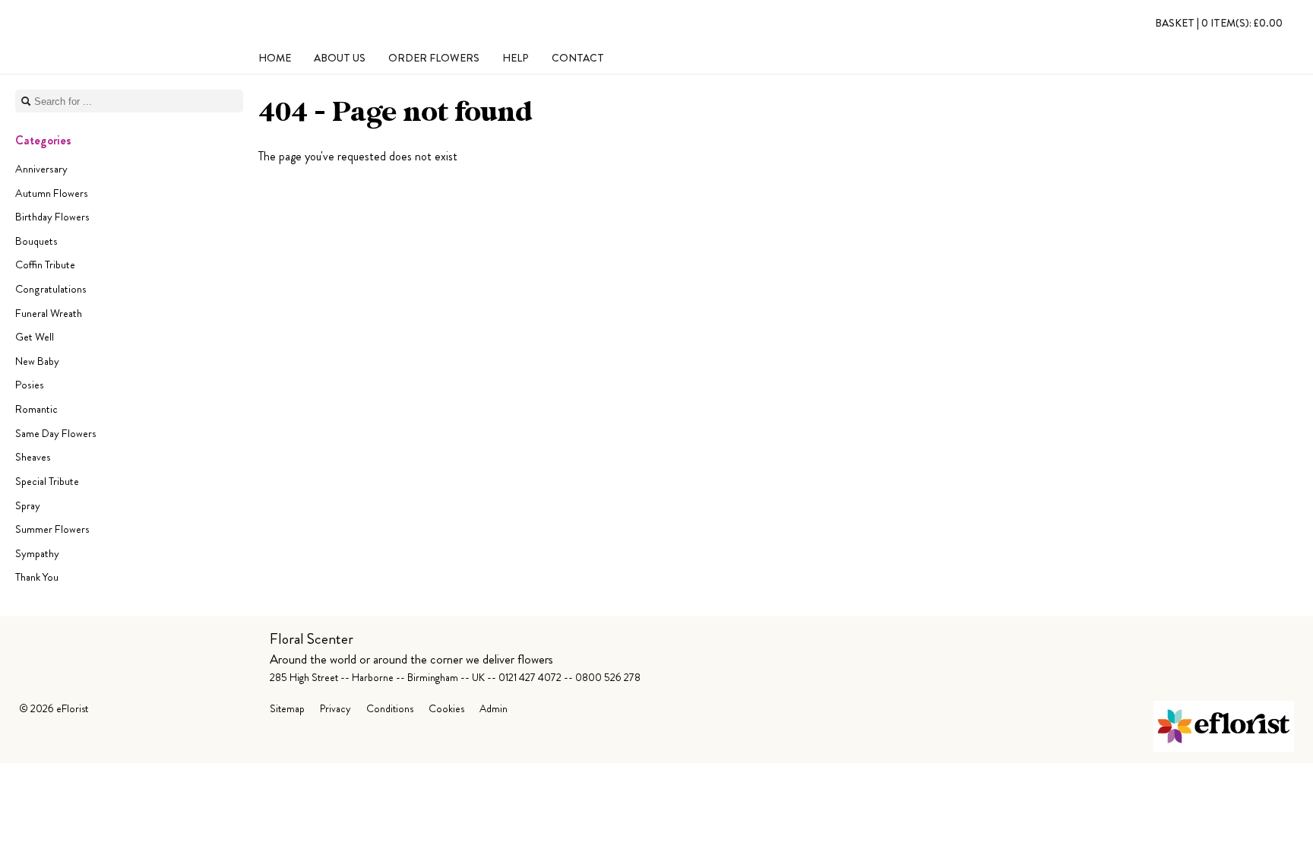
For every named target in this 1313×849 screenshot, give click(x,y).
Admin (493, 708)
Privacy (335, 708)
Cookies (446, 708)
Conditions (389, 708)
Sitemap (287, 708)
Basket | (1219, 22)
